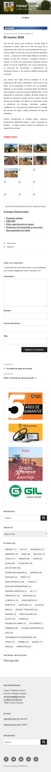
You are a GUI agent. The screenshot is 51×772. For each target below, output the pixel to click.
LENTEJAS (25, 604)
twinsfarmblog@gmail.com (14, 696)
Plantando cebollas (14, 218)
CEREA (37, 558)
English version (10, 136)
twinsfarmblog (25, 34)
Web (6, 336)
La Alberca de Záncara (13, 699)
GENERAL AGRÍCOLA (16, 591)
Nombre (8, 310)
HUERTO (10, 247)
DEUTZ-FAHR (13, 567)
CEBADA (24, 558)
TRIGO (10, 641)
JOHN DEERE (29, 600)
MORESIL (10, 614)
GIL (33, 591)
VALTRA (37, 641)
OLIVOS (10, 618)
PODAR (23, 618)
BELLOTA (39, 554)
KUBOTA (10, 604)
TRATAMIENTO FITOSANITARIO (20, 637)
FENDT (25, 577)
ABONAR (11, 549)
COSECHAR (25, 563)
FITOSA (32, 581)
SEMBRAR (11, 628)
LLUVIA (39, 604)
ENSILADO (11, 577)
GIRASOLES (12, 595)
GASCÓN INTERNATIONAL (18, 586)
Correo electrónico (12, 323)
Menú (27, 17)
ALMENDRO (37, 549)
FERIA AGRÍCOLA (14, 581)
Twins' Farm (27, 6)
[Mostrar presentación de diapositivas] (25, 206)
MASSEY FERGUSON (26, 609)
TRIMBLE (23, 641)
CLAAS (10, 563)
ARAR (25, 554)
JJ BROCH (11, 600)
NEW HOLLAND (28, 614)
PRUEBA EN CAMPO (15, 623)
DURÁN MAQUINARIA (16, 572)
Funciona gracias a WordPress (16, 766)
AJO (23, 549)
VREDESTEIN (23, 646)
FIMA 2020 (10, 221)
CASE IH (10, 558)
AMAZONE (11, 554)
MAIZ (8, 609)
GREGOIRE (29, 595)
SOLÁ (9, 632)
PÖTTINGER (36, 623)
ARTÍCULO (11, 243)
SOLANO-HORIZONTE (32, 628)
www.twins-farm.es (11, 718)
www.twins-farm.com (12, 724)
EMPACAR (36, 572)
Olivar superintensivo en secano (20, 224)
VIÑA (9, 646)
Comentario (9, 276)
